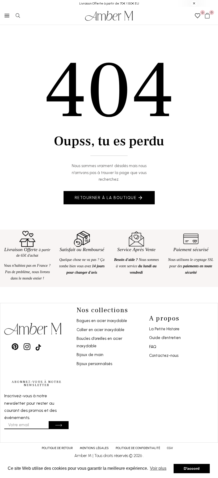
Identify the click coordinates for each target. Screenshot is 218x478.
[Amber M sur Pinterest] (15, 346)
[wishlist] (197, 16)
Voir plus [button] (158, 468)
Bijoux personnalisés (94, 363)
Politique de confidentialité (138, 448)
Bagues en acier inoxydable (102, 320)
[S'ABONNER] (59, 425)
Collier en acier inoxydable (100, 329)
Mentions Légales (94, 448)
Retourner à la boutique (106, 197)
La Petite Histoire (164, 329)
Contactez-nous (163, 355)
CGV (170, 448)
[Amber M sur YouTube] (38, 346)
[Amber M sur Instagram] (27, 346)
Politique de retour (57, 448)
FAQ (152, 346)
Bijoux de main (90, 354)
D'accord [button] (192, 468)
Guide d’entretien (165, 337)
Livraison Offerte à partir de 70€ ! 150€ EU (109, 3)
